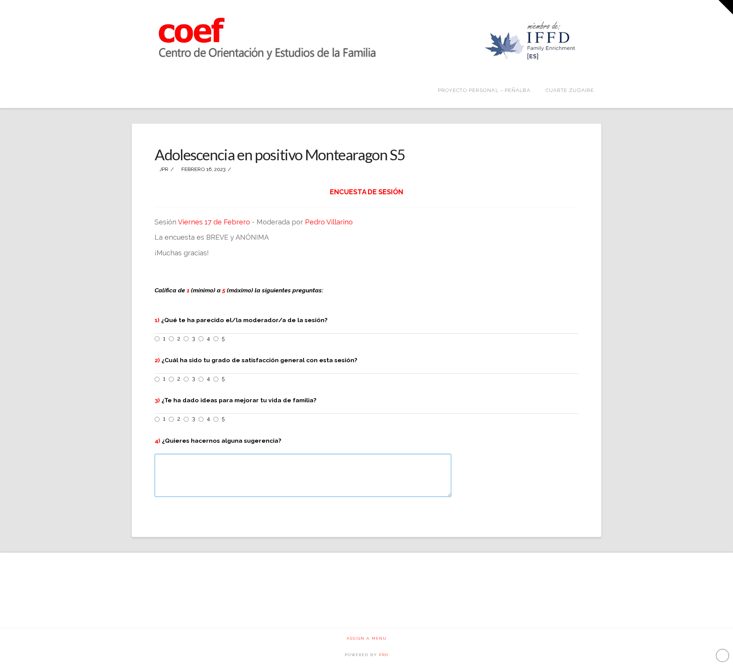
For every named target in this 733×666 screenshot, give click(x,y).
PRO (384, 655)
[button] (725, 7)
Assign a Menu (367, 638)
